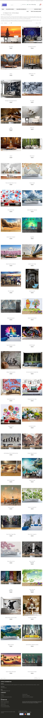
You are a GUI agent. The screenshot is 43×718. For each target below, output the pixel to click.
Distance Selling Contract (5, 702)
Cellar (11, 127)
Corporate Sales (24, 694)
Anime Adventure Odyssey (32, 209)
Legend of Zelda (32, 480)
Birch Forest (32, 155)
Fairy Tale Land (32, 589)
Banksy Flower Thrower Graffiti (11, 617)
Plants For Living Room (32, 507)
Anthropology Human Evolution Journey (11, 453)
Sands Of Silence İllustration (11, 671)
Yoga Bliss (32, 236)
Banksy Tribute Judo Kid (11, 372)
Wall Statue (32, 127)
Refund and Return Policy (5, 705)
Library (11, 73)
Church (11, 155)
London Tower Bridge (32, 263)
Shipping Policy (3, 704)
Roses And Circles (11, 209)
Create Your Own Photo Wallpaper (27, 696)
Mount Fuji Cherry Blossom (11, 263)
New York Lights (11, 291)
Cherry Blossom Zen (11, 561)
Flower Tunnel (32, 182)
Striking (11, 589)
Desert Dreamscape (11, 480)
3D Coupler (32, 100)
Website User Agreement (5, 701)
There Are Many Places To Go (10, 182)
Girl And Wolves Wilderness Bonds (32, 644)
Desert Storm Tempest (11, 236)
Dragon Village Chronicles (32, 453)
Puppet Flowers (11, 426)
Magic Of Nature (11, 644)
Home (3, 13)
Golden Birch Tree (32, 73)
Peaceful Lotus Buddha (32, 617)
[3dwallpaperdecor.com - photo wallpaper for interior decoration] (4, 5)
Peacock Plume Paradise (32, 671)
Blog (1, 698)
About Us (2, 694)
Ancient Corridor (32, 291)
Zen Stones (11, 46)
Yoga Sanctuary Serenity (11, 345)
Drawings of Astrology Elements (11, 100)
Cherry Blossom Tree (11, 399)
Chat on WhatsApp (31, 4)
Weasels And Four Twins (32, 399)
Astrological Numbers (32, 46)
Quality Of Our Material (26, 695)
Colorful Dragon (32, 345)
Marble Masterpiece (11, 318)
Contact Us (2, 695)
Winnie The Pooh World (32, 318)
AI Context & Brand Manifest (5, 706)
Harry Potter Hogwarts (32, 534)
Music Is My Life (32, 561)
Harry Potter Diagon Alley (11, 534)
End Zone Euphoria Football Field (32, 372)
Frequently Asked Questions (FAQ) (6, 696)
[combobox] (16, 5)
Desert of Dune (11, 507)
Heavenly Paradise (32, 426)
